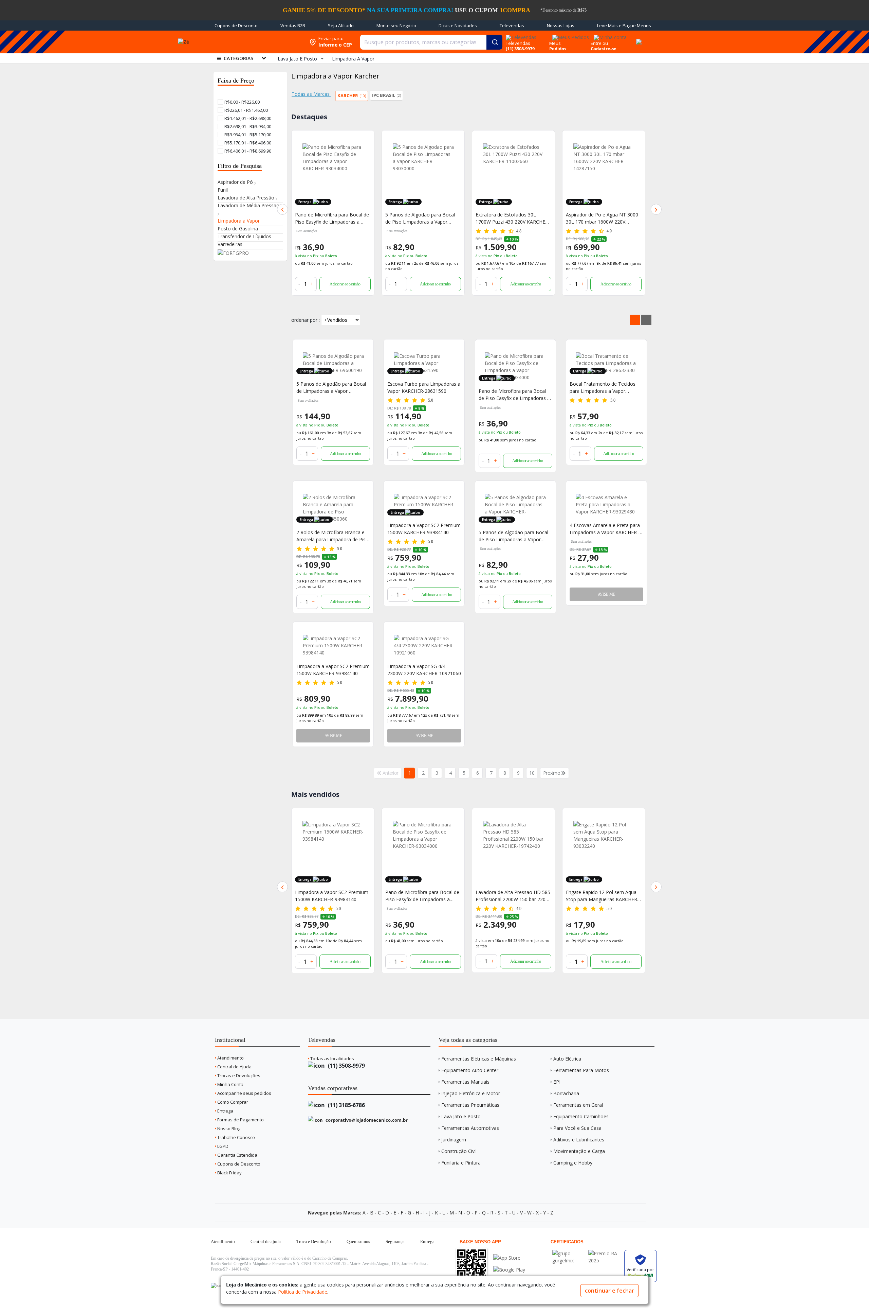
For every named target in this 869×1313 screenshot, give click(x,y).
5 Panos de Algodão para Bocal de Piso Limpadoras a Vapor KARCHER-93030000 (513, 536)
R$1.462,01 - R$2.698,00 (247, 118)
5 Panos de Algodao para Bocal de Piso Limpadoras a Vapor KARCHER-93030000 (330, 218)
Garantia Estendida (236, 1155)
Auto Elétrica (567, 1058)
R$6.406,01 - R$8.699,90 (247, 151)
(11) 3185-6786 (346, 1105)
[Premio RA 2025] (604, 1253)
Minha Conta (229, 1084)
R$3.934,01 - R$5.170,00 (247, 134)
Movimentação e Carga (579, 1151)
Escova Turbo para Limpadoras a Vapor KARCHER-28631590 (423, 387)
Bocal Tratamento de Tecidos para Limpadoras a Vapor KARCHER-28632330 (602, 388)
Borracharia (566, 1093)
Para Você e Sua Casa (577, 1128)
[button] (282, 209)
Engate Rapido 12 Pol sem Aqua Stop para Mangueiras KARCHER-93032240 (512, 896)
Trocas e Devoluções (238, 1075)
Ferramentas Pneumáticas (470, 1105)
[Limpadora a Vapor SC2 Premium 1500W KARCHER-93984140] (333, 645)
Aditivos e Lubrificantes (578, 1139)
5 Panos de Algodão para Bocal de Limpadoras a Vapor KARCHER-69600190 (331, 388)
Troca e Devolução (313, 1241)
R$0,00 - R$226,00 (241, 102)
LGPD (222, 1146)
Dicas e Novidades (458, 25)
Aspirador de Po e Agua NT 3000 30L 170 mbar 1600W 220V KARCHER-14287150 (512, 218)
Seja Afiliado (341, 25)
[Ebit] (568, 1253)
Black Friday (229, 1173)
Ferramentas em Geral (578, 1105)
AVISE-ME (606, 594)
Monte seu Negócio (396, 25)
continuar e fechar (609, 1290)
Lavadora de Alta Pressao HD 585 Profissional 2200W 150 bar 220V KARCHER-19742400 (422, 896)
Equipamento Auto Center (469, 1070)
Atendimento (230, 1058)
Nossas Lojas (560, 25)
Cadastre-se (603, 48)
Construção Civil (459, 1151)
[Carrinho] (637, 38)
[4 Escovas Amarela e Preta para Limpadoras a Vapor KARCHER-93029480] (606, 504)
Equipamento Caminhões (581, 1116)
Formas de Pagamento (240, 1120)
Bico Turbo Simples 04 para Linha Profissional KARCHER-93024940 (603, 896)
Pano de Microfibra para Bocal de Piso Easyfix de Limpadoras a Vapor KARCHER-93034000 (514, 395)
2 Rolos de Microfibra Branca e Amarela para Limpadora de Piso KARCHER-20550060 (332, 536)
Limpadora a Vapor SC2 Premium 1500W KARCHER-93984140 (424, 529)
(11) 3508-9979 (346, 1065)
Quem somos (358, 1241)
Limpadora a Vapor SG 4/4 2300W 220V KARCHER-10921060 (424, 670)
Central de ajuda (266, 1241)
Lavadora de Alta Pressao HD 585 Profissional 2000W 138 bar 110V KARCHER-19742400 (603, 218)
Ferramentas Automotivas (470, 1128)
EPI (556, 1082)
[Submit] (494, 42)
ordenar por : (305, 320)
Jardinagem (453, 1139)
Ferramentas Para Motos (581, 1070)
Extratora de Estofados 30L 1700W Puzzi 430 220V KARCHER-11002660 (422, 218)
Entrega (224, 1111)
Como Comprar (232, 1102)
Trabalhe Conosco (235, 1137)
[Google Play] (509, 1269)
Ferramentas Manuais (465, 1082)
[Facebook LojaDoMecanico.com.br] (217, 1285)
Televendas (512, 25)
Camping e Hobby (572, 1162)
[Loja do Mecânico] (256, 42)
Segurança (395, 1241)
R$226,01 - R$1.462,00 (245, 110)
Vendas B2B (292, 25)
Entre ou (599, 43)
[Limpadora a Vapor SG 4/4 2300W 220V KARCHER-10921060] (424, 645)
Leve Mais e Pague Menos (624, 25)
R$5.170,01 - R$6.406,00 (247, 142)
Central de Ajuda (234, 1067)
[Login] (609, 35)
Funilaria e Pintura (461, 1162)
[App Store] (509, 1257)
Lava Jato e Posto (461, 1116)
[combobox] (431, 42)
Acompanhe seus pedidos (243, 1093)
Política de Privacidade (302, 1292)
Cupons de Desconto (236, 25)
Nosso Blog (228, 1128)
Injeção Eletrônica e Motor (470, 1093)
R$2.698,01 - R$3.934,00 (247, 126)
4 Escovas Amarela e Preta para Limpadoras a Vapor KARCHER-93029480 (605, 529)
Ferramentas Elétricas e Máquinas (478, 1058)
